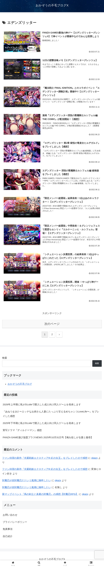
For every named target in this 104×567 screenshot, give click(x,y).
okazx (94, 458)
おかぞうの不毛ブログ (20, 384)
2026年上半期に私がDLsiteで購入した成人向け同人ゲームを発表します (42, 404)
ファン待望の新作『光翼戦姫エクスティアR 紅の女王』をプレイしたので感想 (44, 458)
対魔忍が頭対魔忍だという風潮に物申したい (26, 480)
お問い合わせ (10, 515)
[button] (96, 427)
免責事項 (7, 529)
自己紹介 (7, 536)
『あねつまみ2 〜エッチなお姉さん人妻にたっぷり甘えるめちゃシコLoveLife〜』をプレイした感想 (51, 413)
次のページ (52, 324)
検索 (4, 358)
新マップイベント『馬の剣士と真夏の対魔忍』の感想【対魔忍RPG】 (40, 494)
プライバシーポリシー (15, 522)
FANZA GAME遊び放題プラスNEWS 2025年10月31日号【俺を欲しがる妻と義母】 (48, 437)
